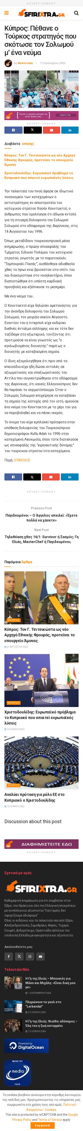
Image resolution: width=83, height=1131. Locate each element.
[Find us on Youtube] (40, 957)
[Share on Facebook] (13, 130)
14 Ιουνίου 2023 (15, 729)
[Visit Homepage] (41, 13)
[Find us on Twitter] (19, 957)
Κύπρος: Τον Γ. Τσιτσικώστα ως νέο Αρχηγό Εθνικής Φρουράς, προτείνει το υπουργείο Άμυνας (39, 160)
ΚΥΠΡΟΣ (13, 620)
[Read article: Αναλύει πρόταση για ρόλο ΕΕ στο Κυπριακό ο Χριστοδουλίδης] (41, 763)
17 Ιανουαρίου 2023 (53, 63)
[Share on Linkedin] (70, 130)
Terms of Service (50, 1119)
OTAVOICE (22, 460)
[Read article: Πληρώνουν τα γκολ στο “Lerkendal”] (13, 1006)
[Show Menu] (6, 13)
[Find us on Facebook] (8, 957)
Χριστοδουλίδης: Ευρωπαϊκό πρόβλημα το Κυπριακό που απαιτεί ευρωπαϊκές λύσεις (40, 717)
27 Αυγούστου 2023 (17, 647)
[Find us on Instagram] (30, 957)
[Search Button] (76, 13)
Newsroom (25, 63)
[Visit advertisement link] (41, 115)
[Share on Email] (51, 130)
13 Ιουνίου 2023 (15, 806)
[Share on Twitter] (33, 130)
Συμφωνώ (42, 1125)
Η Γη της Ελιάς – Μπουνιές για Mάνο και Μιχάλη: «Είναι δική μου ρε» (50, 983)
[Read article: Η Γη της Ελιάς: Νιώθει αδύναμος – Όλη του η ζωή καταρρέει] (13, 1025)
